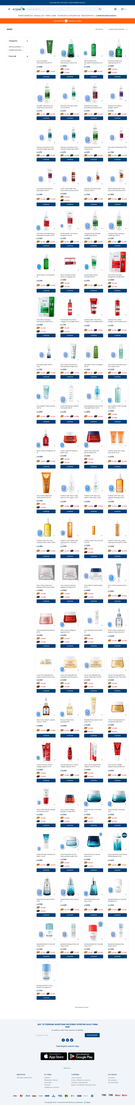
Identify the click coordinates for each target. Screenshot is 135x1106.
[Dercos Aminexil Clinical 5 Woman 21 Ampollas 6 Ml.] (70, 262)
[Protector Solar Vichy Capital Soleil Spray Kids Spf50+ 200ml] (117, 527)
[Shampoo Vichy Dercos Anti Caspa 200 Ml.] (93, 134)
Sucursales (48, 1082)
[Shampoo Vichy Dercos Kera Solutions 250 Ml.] (93, 175)
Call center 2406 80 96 (24, 1077)
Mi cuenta (111, 1077)
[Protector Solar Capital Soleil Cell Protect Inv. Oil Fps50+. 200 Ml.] (70, 527)
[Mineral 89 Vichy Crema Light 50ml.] (93, 796)
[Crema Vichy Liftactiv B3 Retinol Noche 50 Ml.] (93, 438)
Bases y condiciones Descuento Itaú (83, 1085)
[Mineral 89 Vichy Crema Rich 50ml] (117, 796)
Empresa (47, 1077)
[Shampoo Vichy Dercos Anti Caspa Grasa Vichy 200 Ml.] (46, 93)
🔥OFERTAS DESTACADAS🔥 (106, 16)
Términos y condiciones (75, 1102)
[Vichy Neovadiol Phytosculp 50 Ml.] (93, 617)
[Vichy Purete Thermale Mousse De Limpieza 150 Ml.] (117, 351)
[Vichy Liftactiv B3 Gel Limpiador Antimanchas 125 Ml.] (46, 796)
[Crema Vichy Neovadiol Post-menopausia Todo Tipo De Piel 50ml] (117, 662)
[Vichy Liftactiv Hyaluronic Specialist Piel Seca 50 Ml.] (70, 572)
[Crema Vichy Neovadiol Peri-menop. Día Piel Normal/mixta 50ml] (46, 662)
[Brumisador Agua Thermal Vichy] (46, 351)
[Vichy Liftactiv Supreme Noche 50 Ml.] (93, 572)
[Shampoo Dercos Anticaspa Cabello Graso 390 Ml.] (93, 220)
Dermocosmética (25, 16)
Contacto (47, 1085)
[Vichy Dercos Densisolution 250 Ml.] (117, 134)
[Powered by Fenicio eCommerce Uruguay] (87, 1102)
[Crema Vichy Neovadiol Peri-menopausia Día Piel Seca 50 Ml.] (70, 662)
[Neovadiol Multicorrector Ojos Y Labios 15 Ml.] (93, 707)
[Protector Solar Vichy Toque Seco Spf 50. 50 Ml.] (117, 438)
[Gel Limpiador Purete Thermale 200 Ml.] (46, 393)
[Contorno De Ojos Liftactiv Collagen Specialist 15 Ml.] (46, 751)
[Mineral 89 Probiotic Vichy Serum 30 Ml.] (93, 886)
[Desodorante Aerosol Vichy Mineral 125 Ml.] (117, 931)
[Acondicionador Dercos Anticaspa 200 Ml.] (93, 262)
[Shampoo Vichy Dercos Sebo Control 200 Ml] (70, 93)
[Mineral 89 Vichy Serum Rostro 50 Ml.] (46, 886)
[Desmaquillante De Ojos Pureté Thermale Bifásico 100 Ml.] (93, 393)
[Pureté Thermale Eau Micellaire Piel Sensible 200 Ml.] (70, 393)
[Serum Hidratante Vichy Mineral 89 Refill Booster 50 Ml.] (117, 841)
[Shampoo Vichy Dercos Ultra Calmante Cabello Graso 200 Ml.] (46, 134)
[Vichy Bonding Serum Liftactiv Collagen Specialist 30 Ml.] (70, 751)
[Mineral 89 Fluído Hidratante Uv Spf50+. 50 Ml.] (46, 841)
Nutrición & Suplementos (68, 16)
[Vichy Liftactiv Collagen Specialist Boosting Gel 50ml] (117, 751)
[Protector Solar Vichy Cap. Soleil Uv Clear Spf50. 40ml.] (93, 482)
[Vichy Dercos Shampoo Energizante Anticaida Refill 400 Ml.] (117, 262)
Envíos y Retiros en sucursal (80, 1080)
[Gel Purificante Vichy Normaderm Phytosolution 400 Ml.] (93, 48)
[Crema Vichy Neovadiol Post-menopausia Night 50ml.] (117, 707)
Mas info (67, 1068)
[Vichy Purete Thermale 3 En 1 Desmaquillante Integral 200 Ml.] (70, 351)
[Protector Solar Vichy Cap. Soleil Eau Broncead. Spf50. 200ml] (117, 482)
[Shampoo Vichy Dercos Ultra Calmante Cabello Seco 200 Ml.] (70, 134)
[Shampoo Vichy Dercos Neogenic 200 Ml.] (117, 93)
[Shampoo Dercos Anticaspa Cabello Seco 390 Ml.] (117, 220)
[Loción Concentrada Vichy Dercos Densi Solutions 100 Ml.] (70, 175)
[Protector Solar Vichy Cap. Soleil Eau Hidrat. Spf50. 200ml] (46, 527)
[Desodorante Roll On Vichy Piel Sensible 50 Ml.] (117, 886)
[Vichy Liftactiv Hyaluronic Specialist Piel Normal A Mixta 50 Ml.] (46, 572)
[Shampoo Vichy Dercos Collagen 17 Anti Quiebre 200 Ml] (117, 306)
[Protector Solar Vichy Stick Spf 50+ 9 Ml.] (93, 527)
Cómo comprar (76, 1077)
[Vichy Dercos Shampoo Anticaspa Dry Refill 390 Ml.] (46, 306)
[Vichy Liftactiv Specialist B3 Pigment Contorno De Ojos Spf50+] (93, 751)
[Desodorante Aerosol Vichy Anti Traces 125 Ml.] (70, 931)
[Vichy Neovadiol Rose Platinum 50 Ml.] (46, 617)
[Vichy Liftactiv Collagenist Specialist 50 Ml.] (70, 617)
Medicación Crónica (50, 1080)
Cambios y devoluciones (79, 1082)
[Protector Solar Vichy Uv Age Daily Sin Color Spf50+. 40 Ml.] (70, 482)
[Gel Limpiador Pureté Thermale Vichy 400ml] (117, 393)
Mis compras (112, 1080)
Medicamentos (87, 16)
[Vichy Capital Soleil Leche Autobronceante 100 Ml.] (46, 482)
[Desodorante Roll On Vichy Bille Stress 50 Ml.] (93, 931)
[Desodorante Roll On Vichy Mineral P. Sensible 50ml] (46, 972)
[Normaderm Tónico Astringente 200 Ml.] (93, 351)
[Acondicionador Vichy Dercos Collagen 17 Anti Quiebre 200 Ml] (93, 306)
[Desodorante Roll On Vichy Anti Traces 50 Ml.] (46, 931)
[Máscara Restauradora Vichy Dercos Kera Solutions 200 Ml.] (117, 175)
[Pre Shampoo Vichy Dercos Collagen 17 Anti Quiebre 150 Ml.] (70, 306)
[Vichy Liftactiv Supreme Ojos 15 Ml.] (117, 572)
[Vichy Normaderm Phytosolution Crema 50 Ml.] (70, 48)
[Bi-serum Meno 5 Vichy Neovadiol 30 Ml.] (70, 707)
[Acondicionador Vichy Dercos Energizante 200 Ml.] (70, 220)
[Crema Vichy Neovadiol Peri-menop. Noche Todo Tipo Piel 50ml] (93, 662)
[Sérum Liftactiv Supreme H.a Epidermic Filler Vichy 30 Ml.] (117, 617)
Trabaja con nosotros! (51, 1087)
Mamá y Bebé (51, 16)
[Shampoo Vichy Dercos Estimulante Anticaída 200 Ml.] (93, 93)
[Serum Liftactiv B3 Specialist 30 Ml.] (46, 438)
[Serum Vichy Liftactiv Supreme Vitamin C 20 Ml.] (46, 707)
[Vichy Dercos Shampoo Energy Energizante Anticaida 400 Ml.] (46, 220)
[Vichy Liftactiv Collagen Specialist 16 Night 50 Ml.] (70, 796)
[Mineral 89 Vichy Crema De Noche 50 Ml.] (93, 841)
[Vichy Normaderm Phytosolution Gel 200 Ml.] (46, 48)
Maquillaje (39, 16)
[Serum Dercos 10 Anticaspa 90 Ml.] (46, 262)
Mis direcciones (113, 1082)
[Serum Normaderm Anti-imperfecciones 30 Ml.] (117, 48)
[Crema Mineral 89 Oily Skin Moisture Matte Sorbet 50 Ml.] (70, 841)
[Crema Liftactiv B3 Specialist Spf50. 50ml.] (70, 438)
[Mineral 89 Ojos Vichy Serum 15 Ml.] (70, 886)
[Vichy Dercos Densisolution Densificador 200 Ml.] (46, 175)
